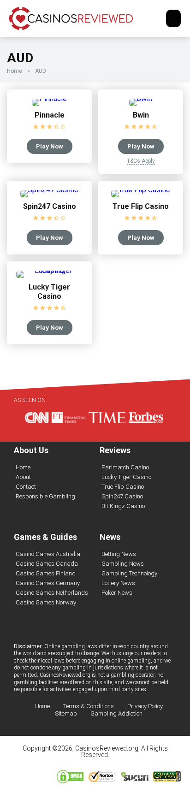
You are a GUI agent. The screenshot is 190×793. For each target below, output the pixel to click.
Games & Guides (45, 537)
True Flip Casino (141, 206)
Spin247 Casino (49, 206)
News (110, 537)
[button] (173, 18)
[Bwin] (140, 98)
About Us (31, 450)
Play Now (49, 146)
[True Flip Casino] (140, 189)
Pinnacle (50, 115)
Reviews (115, 450)
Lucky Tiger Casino (49, 292)
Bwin (141, 115)
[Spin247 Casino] (49, 189)
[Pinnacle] (49, 98)
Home (14, 71)
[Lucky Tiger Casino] (49, 270)
